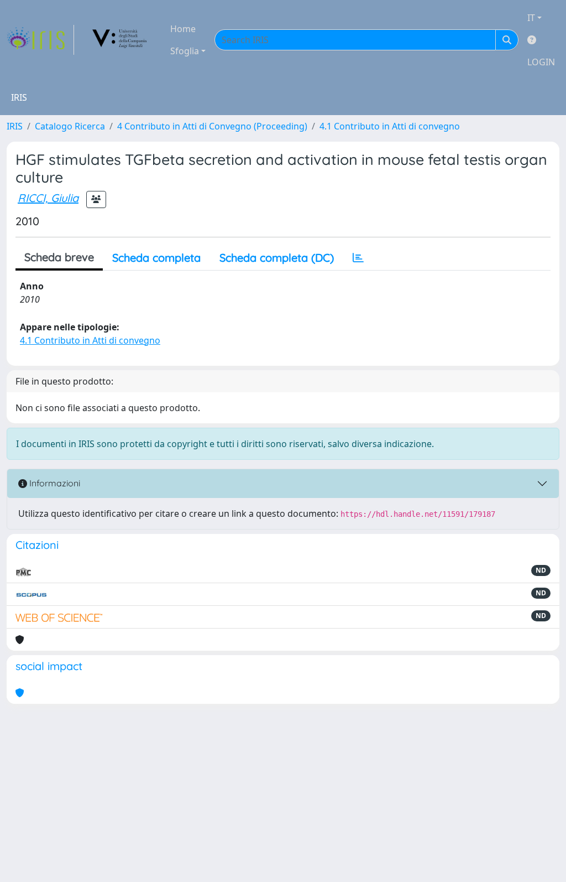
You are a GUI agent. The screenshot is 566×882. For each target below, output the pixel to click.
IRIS (15, 126)
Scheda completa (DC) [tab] (276, 257)
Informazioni (53, 483)
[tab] (358, 257)
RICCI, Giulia (48, 198)
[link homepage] (40, 40)
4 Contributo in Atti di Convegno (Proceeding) (212, 126)
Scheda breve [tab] (59, 257)
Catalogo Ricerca (70, 126)
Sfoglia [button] (184, 51)
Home (183, 29)
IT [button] (531, 18)
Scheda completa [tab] (156, 257)
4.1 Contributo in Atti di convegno (389, 126)
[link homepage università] (120, 40)
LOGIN (541, 62)
